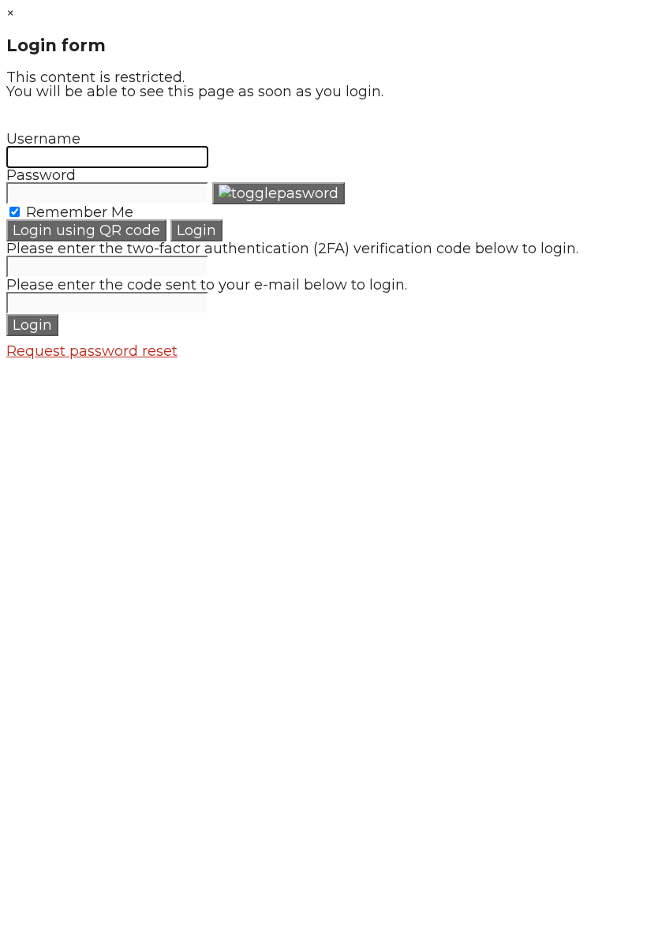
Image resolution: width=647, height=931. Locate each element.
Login (196, 230)
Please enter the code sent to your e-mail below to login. (206, 285)
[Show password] (278, 193)
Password (41, 175)
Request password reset (92, 351)
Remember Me (77, 212)
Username (43, 139)
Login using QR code (86, 230)
